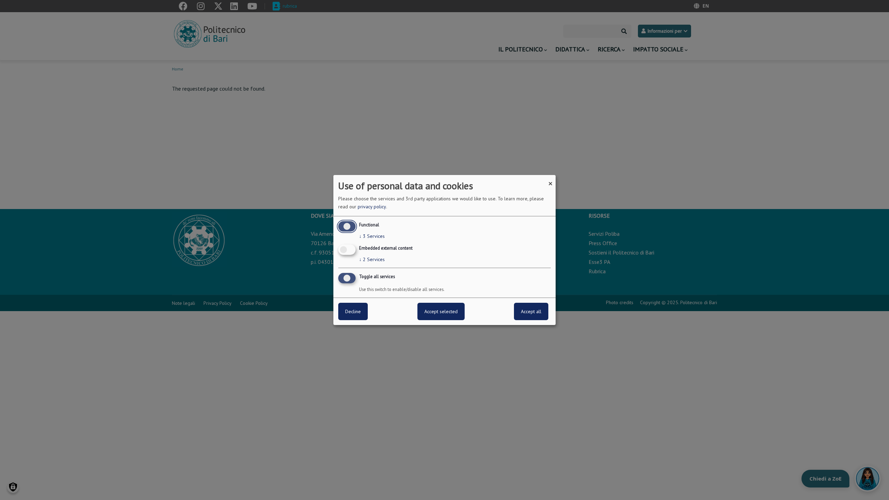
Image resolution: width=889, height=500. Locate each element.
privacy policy (372, 206)
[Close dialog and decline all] (550, 179)
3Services (372, 236)
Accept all (531, 311)
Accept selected (441, 311)
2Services (372, 259)
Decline (353, 311)
